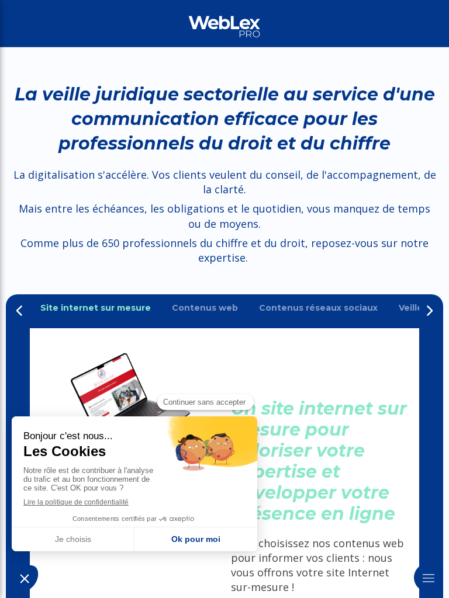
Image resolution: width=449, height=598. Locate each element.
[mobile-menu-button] (428, 577)
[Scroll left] (20, 311)
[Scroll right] (429, 311)
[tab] (95, 308)
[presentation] (95, 308)
